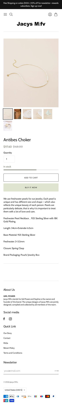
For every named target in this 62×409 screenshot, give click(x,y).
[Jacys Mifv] (31, 24)
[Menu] (5, 14)
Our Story (7, 333)
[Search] (11, 14)
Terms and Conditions (12, 353)
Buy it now (31, 187)
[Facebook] (4, 319)
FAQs (5, 343)
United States (13, 390)
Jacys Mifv (14, 382)
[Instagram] (10, 319)
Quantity (7, 152)
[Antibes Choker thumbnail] (7, 114)
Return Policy (9, 348)
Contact (6, 338)
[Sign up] (57, 371)
